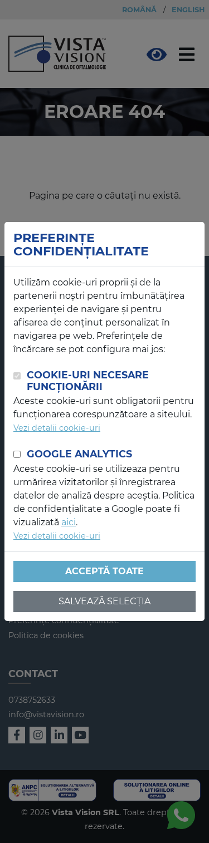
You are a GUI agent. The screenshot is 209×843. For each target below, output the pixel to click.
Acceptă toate (104, 571)
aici (68, 522)
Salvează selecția (104, 601)
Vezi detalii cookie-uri (56, 428)
